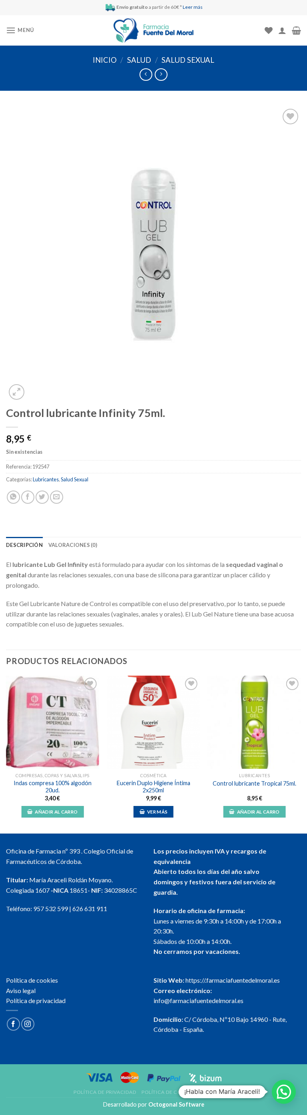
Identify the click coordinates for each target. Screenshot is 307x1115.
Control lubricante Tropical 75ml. (254, 783)
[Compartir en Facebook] (27, 497)
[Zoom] (16, 392)
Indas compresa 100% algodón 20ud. (53, 787)
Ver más (157, 811)
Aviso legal (21, 990)
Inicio (105, 60)
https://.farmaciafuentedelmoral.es (232, 980)
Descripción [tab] (24, 545)
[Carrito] (296, 30)
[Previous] (6, 754)
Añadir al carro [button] (56, 811)
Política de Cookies (169, 1092)
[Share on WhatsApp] (13, 497)
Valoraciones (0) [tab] (72, 545)
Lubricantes (46, 479)
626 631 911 (89, 908)
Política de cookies (32, 980)
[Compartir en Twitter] (42, 497)
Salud (139, 60)
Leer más (193, 7)
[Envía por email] (56, 497)
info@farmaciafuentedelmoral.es (198, 1000)
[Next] (301, 754)
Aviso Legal (217, 1092)
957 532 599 (50, 908)
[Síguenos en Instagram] (27, 1024)
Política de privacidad (36, 1000)
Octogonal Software (176, 1104)
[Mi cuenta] (282, 30)
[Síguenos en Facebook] (13, 1024)
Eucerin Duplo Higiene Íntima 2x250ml (153, 787)
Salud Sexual (187, 60)
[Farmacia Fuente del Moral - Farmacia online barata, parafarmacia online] (153, 30)
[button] (284, 1092)
